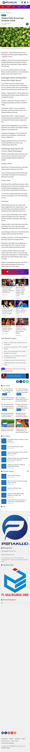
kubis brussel (10, 368)
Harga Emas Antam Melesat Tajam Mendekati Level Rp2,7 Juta (16, 494)
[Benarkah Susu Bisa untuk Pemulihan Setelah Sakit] (7, 423)
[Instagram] (9, 733)
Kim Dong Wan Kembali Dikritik (15, 446)
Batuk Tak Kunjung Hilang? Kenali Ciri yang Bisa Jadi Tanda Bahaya (22, 399)
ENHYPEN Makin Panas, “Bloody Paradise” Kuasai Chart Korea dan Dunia (18, 459)
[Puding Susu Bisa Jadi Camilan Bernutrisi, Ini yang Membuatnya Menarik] (22, 423)
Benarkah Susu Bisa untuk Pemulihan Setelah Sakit (7, 429)
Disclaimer (17, 738)
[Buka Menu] (25, 2)
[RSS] (15, 733)
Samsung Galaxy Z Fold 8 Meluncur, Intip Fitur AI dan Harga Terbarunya (15, 356)
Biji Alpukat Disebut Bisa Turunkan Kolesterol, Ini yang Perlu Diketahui (7, 415)
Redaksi (11, 738)
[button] (22, 2)
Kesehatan (4, 15)
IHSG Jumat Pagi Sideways (14, 475)
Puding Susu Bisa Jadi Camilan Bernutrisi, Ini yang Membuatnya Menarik (22, 430)
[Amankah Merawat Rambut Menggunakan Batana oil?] (7, 392)
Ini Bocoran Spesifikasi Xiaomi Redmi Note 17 (15, 360)
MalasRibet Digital (5, 747)
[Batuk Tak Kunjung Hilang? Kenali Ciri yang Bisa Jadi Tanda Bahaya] (22, 392)
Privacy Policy (14, 741)
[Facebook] (17, 381)
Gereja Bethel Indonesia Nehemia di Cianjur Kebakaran (18, 440)
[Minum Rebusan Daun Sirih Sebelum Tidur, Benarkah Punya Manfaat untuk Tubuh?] (22, 408)
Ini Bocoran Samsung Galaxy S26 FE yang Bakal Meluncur (15, 347)
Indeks (23, 738)
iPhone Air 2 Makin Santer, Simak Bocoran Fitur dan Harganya (15, 343)
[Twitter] (20, 381)
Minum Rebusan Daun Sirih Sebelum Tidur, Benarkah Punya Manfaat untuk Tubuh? (22, 415)
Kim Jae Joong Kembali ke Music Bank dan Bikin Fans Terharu (18, 452)
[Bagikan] (27, 24)
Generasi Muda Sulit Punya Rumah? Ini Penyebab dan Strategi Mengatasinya (17, 500)
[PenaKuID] (9, 2)
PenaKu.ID (4, 52)
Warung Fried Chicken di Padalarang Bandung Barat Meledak (16, 465)
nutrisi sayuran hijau (7, 370)
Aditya (2, 23)
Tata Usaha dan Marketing (7, 743)
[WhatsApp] (27, 381)
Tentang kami (4, 738)
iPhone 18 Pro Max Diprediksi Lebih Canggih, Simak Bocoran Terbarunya (15, 352)
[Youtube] (12, 733)
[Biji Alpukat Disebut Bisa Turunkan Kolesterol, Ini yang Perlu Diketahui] (7, 408)
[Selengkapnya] (28, 471)
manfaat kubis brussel (21, 368)
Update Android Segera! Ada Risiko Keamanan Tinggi (15, 363)
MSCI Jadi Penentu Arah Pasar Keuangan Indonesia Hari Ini (17, 481)
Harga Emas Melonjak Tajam (14, 488)
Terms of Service (5, 741)
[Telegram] (24, 381)
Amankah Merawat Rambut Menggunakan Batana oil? (7, 398)
